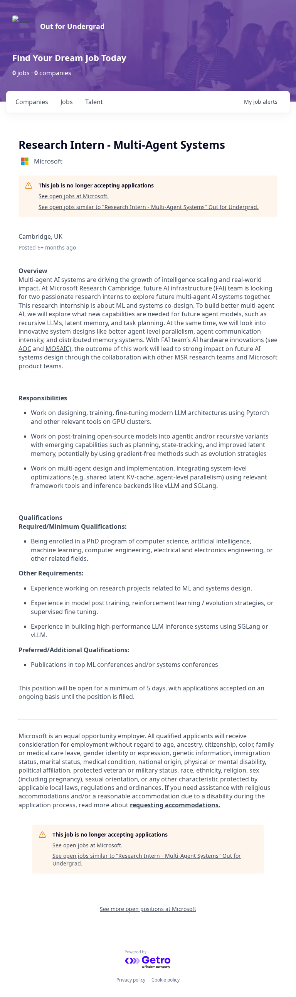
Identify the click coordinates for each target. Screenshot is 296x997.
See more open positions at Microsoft (148, 909)
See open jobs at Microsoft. (74, 196)
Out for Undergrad (72, 26)
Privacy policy (130, 980)
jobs (67, 102)
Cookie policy (165, 980)
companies (31, 102)
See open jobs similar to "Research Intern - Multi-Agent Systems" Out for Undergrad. (149, 207)
